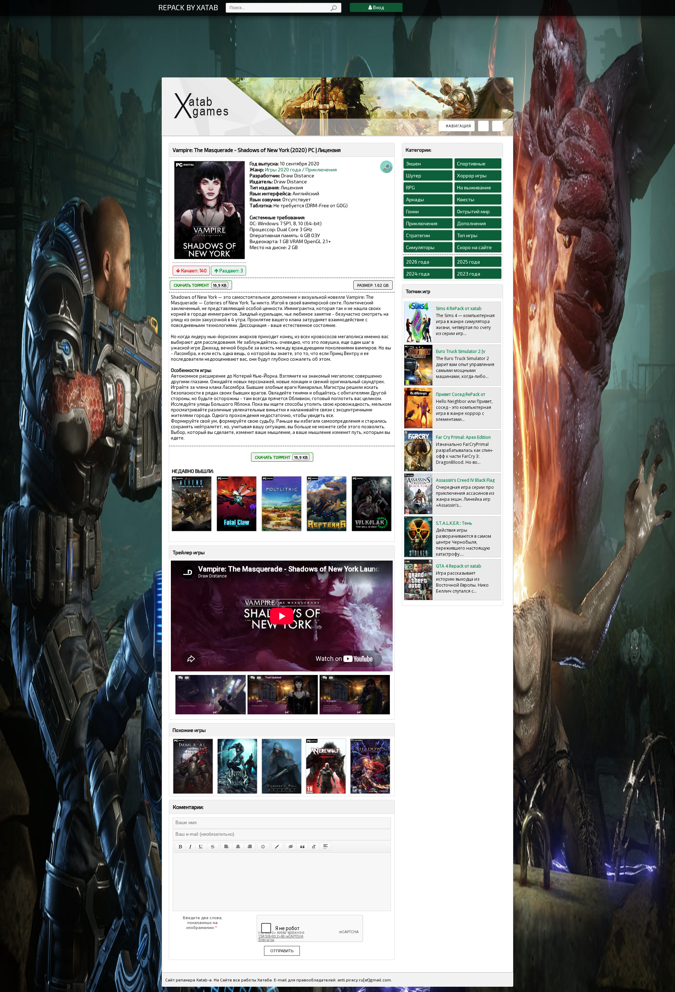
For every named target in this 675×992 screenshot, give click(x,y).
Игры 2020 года (283, 169)
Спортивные (471, 163)
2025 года (468, 262)
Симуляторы (420, 247)
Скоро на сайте (474, 247)
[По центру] (238, 847)
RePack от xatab (204, 105)
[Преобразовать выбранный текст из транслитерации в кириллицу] (314, 847)
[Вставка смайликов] (263, 847)
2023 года (468, 274)
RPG (410, 187)
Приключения (321, 169)
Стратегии (418, 235)
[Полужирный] (180, 847)
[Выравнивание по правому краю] (250, 847)
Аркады (415, 199)
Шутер (413, 175)
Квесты (465, 199)
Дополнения (471, 223)
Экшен (413, 163)
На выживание (474, 187)
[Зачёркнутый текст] (213, 847)
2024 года (418, 274)
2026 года (417, 262)
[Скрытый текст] (291, 847)
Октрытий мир (473, 211)
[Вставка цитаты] (302, 847)
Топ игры (467, 235)
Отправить (282, 951)
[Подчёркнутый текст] (201, 847)
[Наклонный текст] (190, 847)
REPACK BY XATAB (188, 7)
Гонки (412, 211)
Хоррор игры (472, 175)
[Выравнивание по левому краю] (226, 847)
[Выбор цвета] (277, 847)
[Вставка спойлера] (326, 847)
